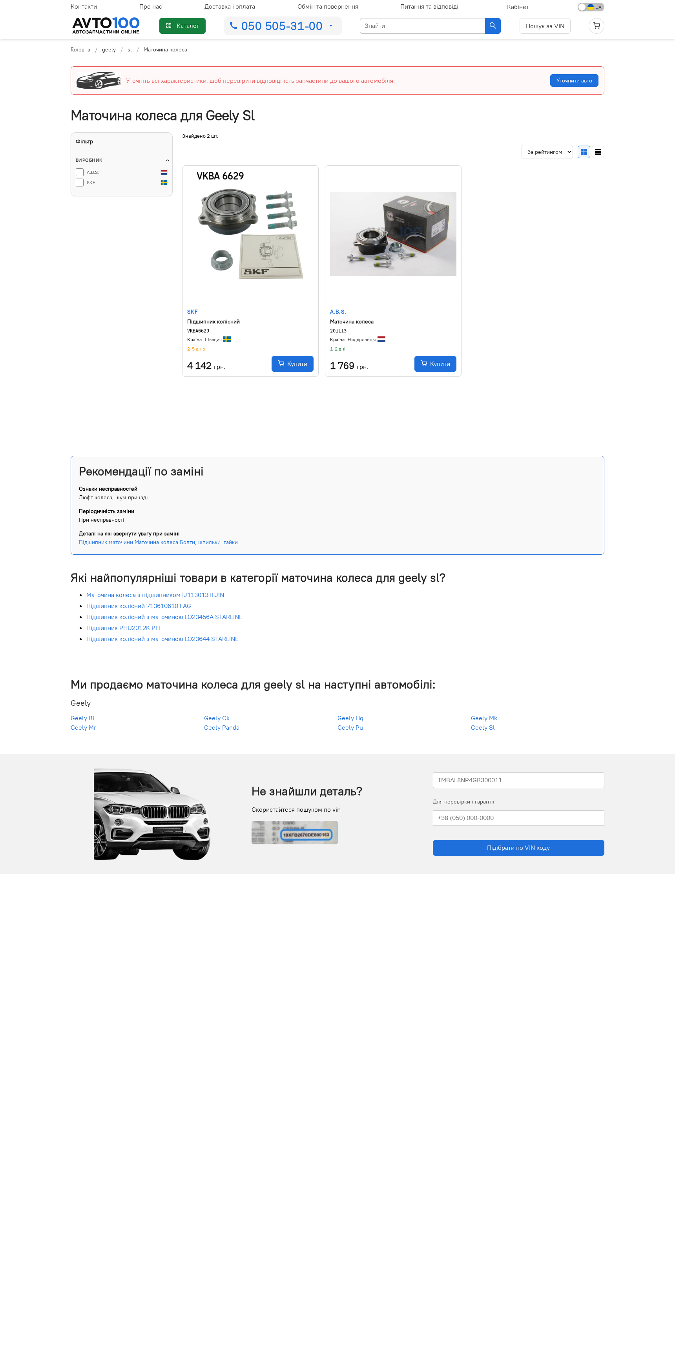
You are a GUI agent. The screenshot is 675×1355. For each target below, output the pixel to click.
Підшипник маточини (106, 542)
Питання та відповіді (429, 6)
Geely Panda (221, 727)
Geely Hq (350, 718)
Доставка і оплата (229, 6)
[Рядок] (598, 151)
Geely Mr (83, 727)
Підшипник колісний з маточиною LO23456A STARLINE (164, 617)
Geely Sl (483, 727)
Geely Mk (484, 718)
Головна (80, 49)
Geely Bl (83, 718)
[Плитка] (584, 151)
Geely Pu (350, 727)
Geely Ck (217, 718)
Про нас (150, 6)
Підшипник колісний (213, 321)
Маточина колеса (352, 321)
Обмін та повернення (327, 6)
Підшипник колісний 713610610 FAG (138, 606)
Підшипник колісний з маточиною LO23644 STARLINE (162, 639)
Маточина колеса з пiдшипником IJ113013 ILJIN (155, 595)
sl (130, 49)
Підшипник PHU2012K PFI (123, 628)
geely (109, 49)
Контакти (84, 6)
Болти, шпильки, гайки (209, 542)
